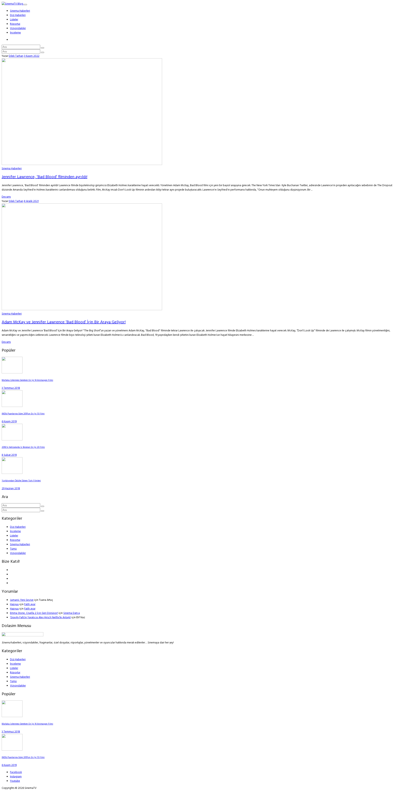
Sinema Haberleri (20, 11)
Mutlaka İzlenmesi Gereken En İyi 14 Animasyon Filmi (27, 380)
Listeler (14, 19)
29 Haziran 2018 (11, 488)
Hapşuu (14, 604)
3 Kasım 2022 (31, 56)
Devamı (6, 197)
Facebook (16, 772)
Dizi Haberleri (18, 15)
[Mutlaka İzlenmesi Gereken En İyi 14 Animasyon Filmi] (12, 372)
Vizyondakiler (18, 28)
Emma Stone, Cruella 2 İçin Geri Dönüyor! (34, 613)
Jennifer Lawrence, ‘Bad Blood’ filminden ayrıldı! (44, 177)
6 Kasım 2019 (9, 421)
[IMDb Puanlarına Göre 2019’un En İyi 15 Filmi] (12, 406)
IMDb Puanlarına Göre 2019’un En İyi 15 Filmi (23, 414)
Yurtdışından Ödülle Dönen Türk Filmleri (21, 481)
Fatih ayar (29, 604)
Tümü (13, 549)
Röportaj (15, 24)
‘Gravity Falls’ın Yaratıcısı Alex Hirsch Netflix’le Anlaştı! (40, 617)
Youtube (15, 781)
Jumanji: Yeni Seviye (22, 600)
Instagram (16, 776)
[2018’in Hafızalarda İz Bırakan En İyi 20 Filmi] (12, 439)
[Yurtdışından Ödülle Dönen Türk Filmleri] (12, 473)
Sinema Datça (71, 613)
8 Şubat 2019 (9, 455)
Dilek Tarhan (16, 56)
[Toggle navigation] (25, 4)
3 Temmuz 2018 (11, 388)
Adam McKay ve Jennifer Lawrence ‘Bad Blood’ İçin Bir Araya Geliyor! (64, 322)
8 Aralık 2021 (31, 201)
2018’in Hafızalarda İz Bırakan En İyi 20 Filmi (23, 447)
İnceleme (15, 33)
